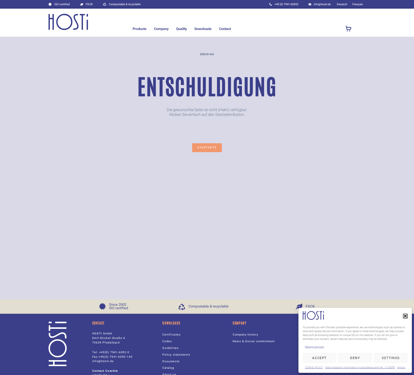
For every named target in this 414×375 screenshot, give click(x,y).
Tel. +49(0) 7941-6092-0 (110, 352)
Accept (319, 358)
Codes (167, 341)
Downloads (203, 29)
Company (161, 29)
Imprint (401, 367)
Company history (245, 334)
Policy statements (176, 355)
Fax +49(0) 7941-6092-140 (112, 357)
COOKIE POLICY (314, 367)
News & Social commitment (254, 341)
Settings (391, 358)
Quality (181, 29)
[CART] (348, 29)
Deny (355, 358)
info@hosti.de (103, 361)
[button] (405, 316)
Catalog (168, 368)
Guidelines (170, 348)
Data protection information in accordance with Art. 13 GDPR (360, 367)
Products (139, 29)
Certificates (171, 334)
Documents (171, 361)
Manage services (314, 347)
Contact (225, 29)
